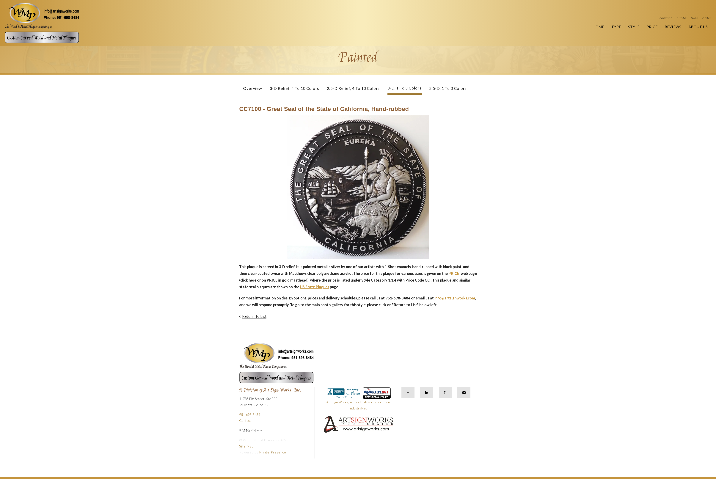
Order (706, 18)
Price (652, 27)
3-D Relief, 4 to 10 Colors (294, 88)
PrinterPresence (272, 452)
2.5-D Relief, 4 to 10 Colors (353, 88)
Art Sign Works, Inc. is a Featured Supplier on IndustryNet (358, 405)
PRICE (453, 273)
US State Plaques (314, 287)
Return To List (254, 316)
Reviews (673, 27)
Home (598, 27)
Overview (252, 88)
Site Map (246, 446)
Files (694, 18)
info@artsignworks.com (454, 298)
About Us (698, 27)
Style (634, 27)
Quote (681, 18)
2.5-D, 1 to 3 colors (448, 88)
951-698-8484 (249, 414)
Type (616, 27)
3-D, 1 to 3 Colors (404, 88)
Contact (666, 18)
